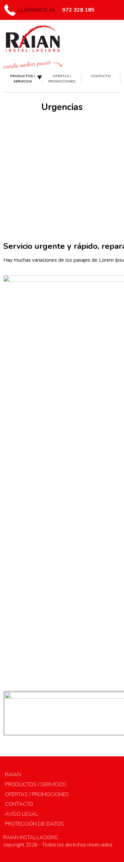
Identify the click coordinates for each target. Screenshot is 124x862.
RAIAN (13, 774)
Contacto (101, 76)
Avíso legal (21, 814)
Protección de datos (34, 824)
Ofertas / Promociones (61, 79)
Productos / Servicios (22, 79)
